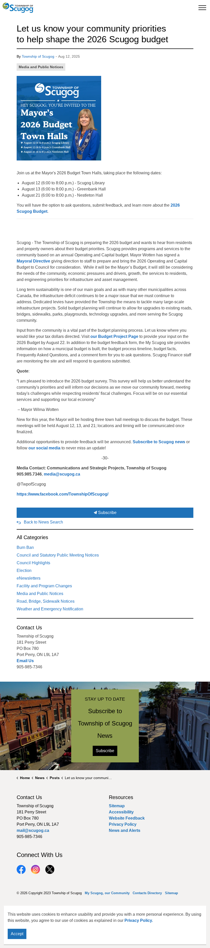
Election (24, 570)
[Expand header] (202, 7)
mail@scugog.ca (33, 830)
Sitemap (117, 806)
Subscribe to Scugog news (159, 442)
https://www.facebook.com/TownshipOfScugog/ (62, 494)
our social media (44, 448)
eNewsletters (28, 578)
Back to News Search (43, 522)
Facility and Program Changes (44, 586)
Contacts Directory (147, 893)
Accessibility (121, 812)
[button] (59, 118)
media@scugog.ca (62, 474)
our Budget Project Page (114, 336)
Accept (17, 934)
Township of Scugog (38, 56)
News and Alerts (124, 830)
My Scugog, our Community (107, 893)
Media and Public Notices (41, 67)
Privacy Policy (122, 824)
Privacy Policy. (138, 920)
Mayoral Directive (33, 261)
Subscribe (107, 512)
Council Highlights (33, 563)
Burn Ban (25, 547)
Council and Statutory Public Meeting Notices (58, 555)
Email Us (25, 661)
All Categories (32, 537)
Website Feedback (127, 818)
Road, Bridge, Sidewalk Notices (46, 601)
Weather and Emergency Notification (50, 609)
